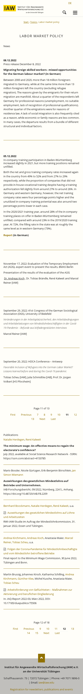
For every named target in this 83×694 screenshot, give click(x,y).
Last (53, 419)
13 (32, 419)
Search (64, 12)
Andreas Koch (35, 538)
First (13, 414)
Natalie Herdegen (13, 439)
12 (75, 414)
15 (36, 633)
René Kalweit (33, 439)
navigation (75, 13)
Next (42, 419)
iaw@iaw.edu (46, 682)
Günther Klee (25, 578)
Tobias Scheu (20, 542)
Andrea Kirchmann (14, 538)
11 (56, 629)
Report (7, 235)
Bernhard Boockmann (16, 506)
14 (28, 633)
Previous (26, 414)
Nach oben (41, 658)
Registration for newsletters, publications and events (41, 689)
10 (58, 414)
